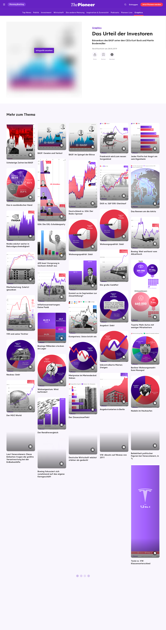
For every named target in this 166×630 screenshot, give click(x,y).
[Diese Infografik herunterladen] (112, 54)
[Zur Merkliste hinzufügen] (103, 54)
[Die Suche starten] (125, 4)
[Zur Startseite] (83, 4)
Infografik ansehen (44, 50)
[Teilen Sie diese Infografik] (95, 54)
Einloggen (133, 4)
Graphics (97, 27)
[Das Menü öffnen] (4, 4)
